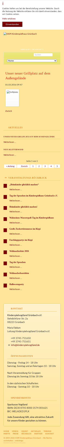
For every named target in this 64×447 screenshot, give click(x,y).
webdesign (19, 441)
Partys (7, 434)
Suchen (56, 55)
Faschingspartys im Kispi (21, 240)
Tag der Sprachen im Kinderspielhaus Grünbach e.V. (33, 195)
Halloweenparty (16, 284)
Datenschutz (37, 49)
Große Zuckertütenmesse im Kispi (25, 229)
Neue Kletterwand (13, 150)
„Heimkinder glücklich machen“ (24, 184)
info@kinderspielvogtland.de (25, 345)
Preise (15, 434)
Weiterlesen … (10, 142)
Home (6, 431)
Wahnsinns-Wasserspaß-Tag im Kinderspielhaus (31, 218)
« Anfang (10, 166)
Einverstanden (12, 24)
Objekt (24, 431)
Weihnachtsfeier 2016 (19, 251)
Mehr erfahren (9, 19)
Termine (47, 431)
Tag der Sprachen (17, 262)
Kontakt (49, 434)
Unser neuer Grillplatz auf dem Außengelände (29, 137)
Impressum (25, 49)
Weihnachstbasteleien (19, 273)
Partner (38, 434)
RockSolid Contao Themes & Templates (15, 442)
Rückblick (26, 434)
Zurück (8, 111)
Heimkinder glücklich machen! (23, 207)
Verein (15, 431)
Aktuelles (36, 431)
